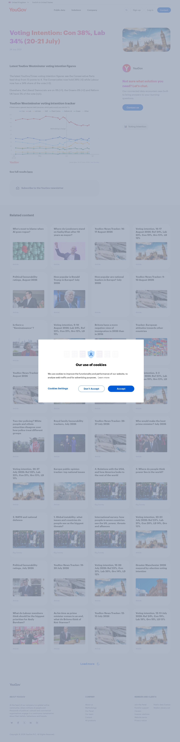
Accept (121, 389)
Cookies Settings (58, 388)
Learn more (103, 377)
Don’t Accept (91, 389)
